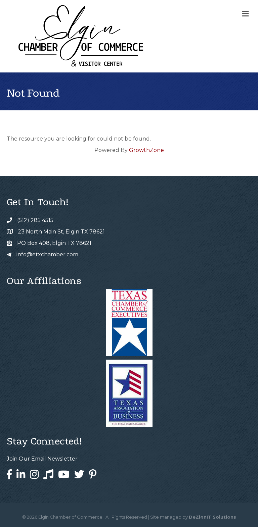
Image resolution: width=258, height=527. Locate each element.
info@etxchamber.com (47, 254)
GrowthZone (146, 150)
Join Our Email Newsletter (42, 459)
